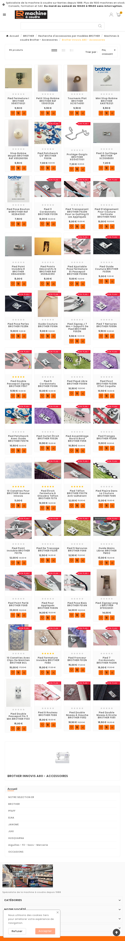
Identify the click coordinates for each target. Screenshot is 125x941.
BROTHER (14, 804)
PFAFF (11, 810)
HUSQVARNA (16, 838)
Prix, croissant (109, 52)
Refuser (17, 931)
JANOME (13, 824)
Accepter (45, 931)
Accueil (12, 789)
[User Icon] (111, 15)
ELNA (11, 817)
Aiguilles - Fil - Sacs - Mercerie (28, 845)
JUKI (11, 831)
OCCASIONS (15, 851)
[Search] (100, 26)
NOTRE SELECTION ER (21, 797)
